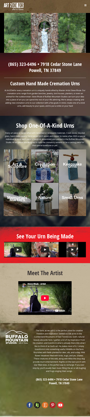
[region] (45, 32)
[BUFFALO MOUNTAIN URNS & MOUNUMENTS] (45, 249)
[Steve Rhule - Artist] (17, 249)
